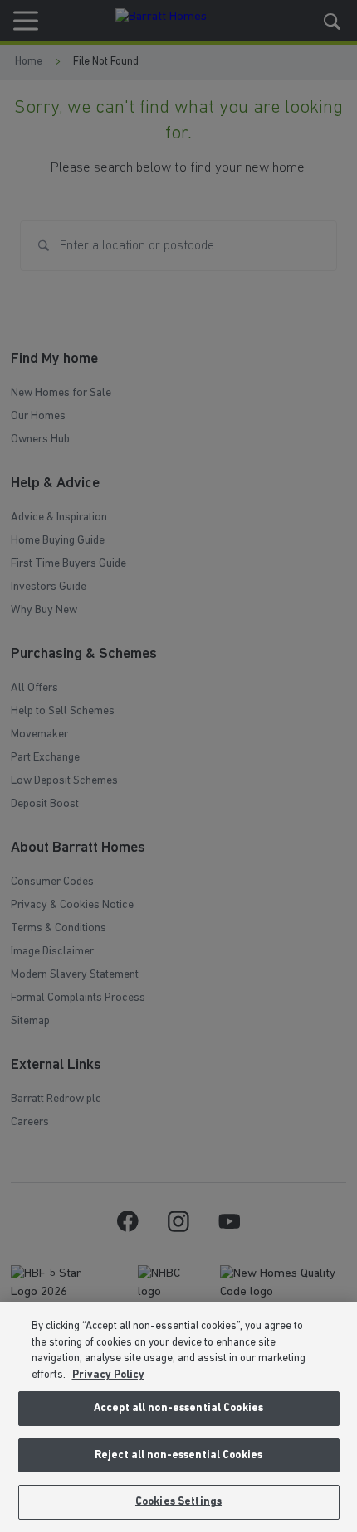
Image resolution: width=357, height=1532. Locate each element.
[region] (178, 1417)
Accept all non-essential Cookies (178, 1408)
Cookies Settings (178, 1501)
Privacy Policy (108, 1375)
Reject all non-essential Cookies (178, 1455)
